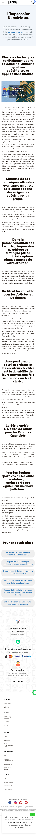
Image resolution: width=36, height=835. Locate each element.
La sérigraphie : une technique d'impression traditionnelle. (18, 553)
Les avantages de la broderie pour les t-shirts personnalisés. (18, 572)
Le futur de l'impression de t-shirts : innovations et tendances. (18, 603)
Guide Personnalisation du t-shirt (6, 746)
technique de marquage (16, 32)
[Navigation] (3, 2)
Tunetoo (6, 736)
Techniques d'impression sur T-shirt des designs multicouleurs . (18, 581)
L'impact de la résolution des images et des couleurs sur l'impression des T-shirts (18, 592)
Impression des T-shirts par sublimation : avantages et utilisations (18, 562)
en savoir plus (19, 828)
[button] (18, 553)
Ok (33, 814)
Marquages (6, 740)
